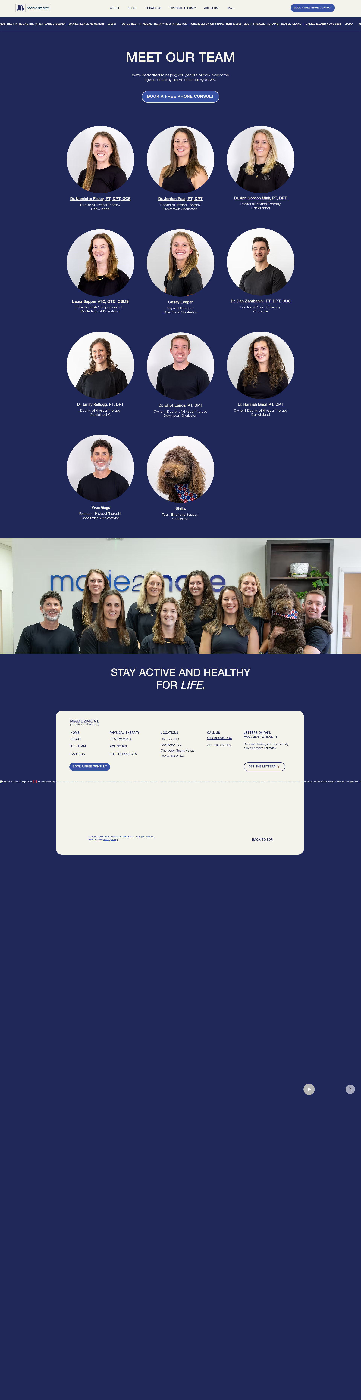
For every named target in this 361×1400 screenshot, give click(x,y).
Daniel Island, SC (172, 756)
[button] (116, 8)
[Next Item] (350, 1089)
